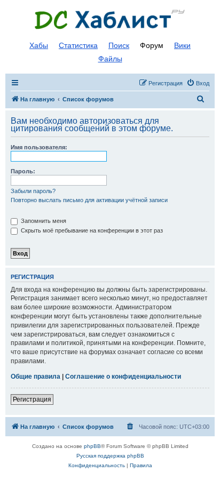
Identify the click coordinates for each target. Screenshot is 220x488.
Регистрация (32, 399)
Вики (182, 45)
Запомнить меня (42, 221)
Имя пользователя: (39, 147)
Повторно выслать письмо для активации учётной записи (89, 200)
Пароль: (23, 171)
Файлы (110, 58)
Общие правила (35, 376)
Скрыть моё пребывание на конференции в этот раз (91, 230)
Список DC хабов (110, 19)
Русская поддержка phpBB (110, 456)
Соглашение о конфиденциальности (123, 376)
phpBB (92, 446)
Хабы (38, 45)
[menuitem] (197, 83)
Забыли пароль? (33, 191)
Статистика (78, 45)
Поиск (118, 45)
